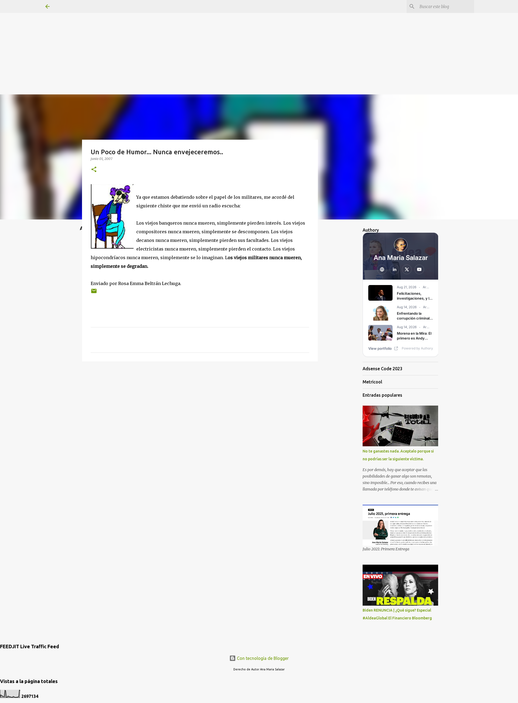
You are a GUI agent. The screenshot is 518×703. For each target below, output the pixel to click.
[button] (94, 169)
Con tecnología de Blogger (262, 658)
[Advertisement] (259, 38)
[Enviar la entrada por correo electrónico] (94, 293)
